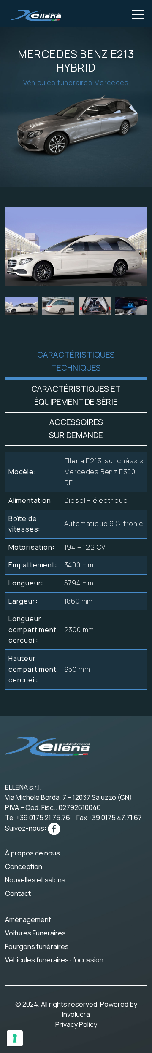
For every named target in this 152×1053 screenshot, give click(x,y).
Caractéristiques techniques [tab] (76, 361)
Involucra (76, 1014)
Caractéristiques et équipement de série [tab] (76, 395)
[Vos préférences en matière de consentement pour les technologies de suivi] (15, 1038)
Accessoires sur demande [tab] (76, 429)
